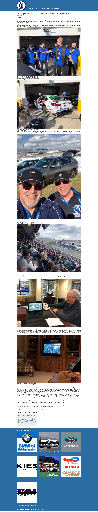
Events (37, 8)
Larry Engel (20, 15)
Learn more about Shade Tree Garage (48, 479)
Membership (49, 8)
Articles (56, 8)
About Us (31, 8)
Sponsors (43, 8)
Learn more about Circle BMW (48, 454)
